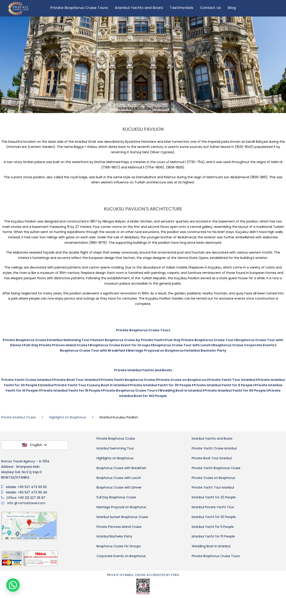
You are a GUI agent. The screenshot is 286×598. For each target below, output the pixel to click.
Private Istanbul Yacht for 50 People (235, 390)
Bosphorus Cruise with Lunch (119, 478)
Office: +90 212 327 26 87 (25, 497)
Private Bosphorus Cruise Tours (79, 7)
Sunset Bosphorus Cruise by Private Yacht (128, 340)
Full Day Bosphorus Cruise (116, 497)
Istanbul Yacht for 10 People (213, 536)
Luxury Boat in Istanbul (108, 385)
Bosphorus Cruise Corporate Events (244, 345)
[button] (13, 585)
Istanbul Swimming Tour (69, 340)
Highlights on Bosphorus (115, 458)
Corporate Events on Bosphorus (121, 556)
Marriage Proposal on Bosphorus (156, 350)
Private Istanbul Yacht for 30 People (160, 385)
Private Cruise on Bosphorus (181, 380)
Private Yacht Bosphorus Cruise (128, 380)
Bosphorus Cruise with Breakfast (121, 468)
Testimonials (181, 7)
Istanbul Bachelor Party (206, 350)
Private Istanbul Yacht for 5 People (223, 385)
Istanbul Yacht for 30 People (214, 517)
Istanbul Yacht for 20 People (214, 497)
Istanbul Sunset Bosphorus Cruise (122, 517)
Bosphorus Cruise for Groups (119, 546)
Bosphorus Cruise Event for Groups (120, 345)
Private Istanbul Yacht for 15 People (70, 390)
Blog (232, 7)
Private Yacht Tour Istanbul (231, 380)
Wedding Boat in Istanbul (180, 390)
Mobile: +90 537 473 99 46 (26, 492)
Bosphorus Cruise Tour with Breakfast (92, 350)
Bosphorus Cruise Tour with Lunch (181, 345)
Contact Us (210, 7)
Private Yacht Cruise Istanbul (26, 380)
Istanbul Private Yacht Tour (63, 385)
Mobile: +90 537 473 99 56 (26, 487)
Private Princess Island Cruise (119, 527)
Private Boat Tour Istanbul (76, 380)
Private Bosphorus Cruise (24, 340)
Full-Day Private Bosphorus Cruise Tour (200, 340)
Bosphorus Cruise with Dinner (119, 487)
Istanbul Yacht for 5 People (213, 527)
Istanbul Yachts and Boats (139, 7)
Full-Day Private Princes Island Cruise (56, 345)
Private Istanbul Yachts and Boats (143, 370)
